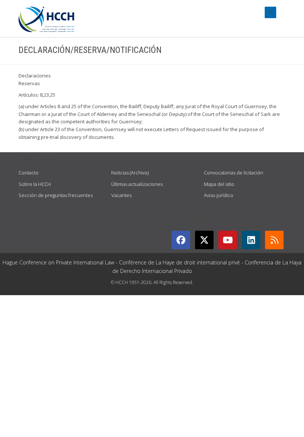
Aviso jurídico (218, 195)
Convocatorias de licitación (233, 172)
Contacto (29, 172)
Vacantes (121, 195)
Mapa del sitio (219, 184)
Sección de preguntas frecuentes (56, 195)
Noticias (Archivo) (130, 172)
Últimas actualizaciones (137, 184)
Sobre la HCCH (35, 184)
